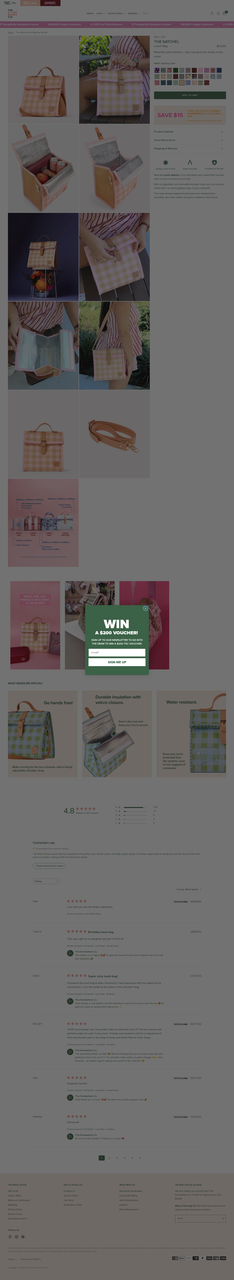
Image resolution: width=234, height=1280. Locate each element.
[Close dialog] (146, 608)
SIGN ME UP (117, 662)
